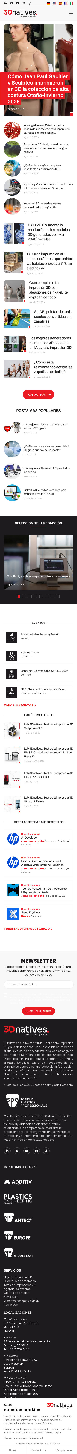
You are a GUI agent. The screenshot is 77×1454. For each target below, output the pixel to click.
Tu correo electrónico (22, 984)
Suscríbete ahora (38, 1011)
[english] (54, 3)
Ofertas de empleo (16, 1293)
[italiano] (71, 3)
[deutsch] (48, 3)
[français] (65, 3)
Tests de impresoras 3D (20, 1285)
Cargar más (37, 395)
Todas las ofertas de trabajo (27, 929)
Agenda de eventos (17, 1289)
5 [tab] (41, 596)
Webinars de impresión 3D (21, 1301)
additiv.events (63, 1085)
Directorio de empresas (20, 1281)
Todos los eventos (18, 705)
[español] (60, 3)
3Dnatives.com (41, 1085)
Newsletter (11, 1297)
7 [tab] (52, 596)
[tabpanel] (38, 562)
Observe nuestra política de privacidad (23, 1438)
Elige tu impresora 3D (18, 1277)
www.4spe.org (45, 1140)
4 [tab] (35, 596)
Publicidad (11, 1304)
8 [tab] (58, 596)
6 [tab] (46, 596)
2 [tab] (24, 596)
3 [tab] (30, 596)
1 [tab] (18, 596)
